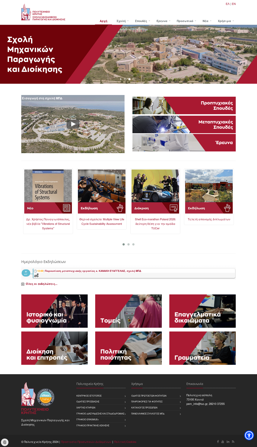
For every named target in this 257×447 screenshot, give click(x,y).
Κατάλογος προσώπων (144, 407)
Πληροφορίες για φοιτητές (147, 401)
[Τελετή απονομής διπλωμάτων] (209, 193)
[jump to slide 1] (125, 79)
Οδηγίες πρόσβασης (87, 401)
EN (234, 4)
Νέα (205, 21)
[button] (249, 435)
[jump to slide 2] (129, 79)
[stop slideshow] (133, 79)
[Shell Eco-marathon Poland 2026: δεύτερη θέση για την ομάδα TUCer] (155, 193)
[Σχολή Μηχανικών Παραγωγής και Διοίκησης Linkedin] (228, 441)
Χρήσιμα (224, 21)
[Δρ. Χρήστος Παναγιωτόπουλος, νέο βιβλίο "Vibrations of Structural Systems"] (48, 193)
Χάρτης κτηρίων (85, 407)
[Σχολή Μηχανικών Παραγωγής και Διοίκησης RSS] (233, 441)
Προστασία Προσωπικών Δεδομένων (86, 442)
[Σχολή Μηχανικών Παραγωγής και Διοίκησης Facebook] (218, 441)
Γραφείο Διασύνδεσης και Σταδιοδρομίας (100, 413)
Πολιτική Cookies (125, 442)
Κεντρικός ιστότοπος (89, 395)
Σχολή (121, 21)
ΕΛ (228, 4)
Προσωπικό (185, 21)
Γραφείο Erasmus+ (87, 419)
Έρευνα (162, 21)
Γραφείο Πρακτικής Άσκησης (92, 425)
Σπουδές (141, 21)
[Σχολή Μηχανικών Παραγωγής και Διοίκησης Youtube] (222, 441)
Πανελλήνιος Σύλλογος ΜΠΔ (147, 413)
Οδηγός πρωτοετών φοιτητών (148, 395)
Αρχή (103, 21)
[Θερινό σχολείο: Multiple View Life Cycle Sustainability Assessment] (101, 193)
